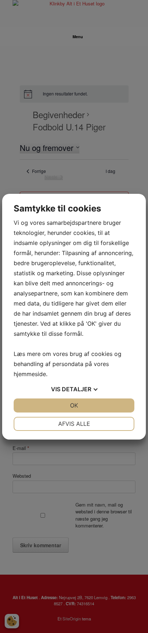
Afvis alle (74, 423)
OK (74, 405)
